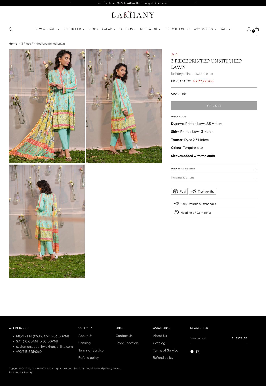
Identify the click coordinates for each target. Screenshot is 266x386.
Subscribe (239, 338)
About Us (85, 335)
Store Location (127, 343)
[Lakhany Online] (133, 15)
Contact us (204, 212)
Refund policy (88, 357)
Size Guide (179, 94)
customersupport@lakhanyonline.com (44, 346)
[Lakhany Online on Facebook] (192, 352)
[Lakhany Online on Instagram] (198, 352)
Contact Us (124, 335)
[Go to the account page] (247, 29)
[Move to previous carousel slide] (246, 304)
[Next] (196, 3)
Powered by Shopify (21, 372)
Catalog (84, 343)
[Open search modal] (10, 29)
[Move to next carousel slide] (254, 304)
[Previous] (70, 3)
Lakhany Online (40, 368)
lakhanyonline (181, 73)
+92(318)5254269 (29, 351)
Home (13, 43)
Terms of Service (91, 350)
